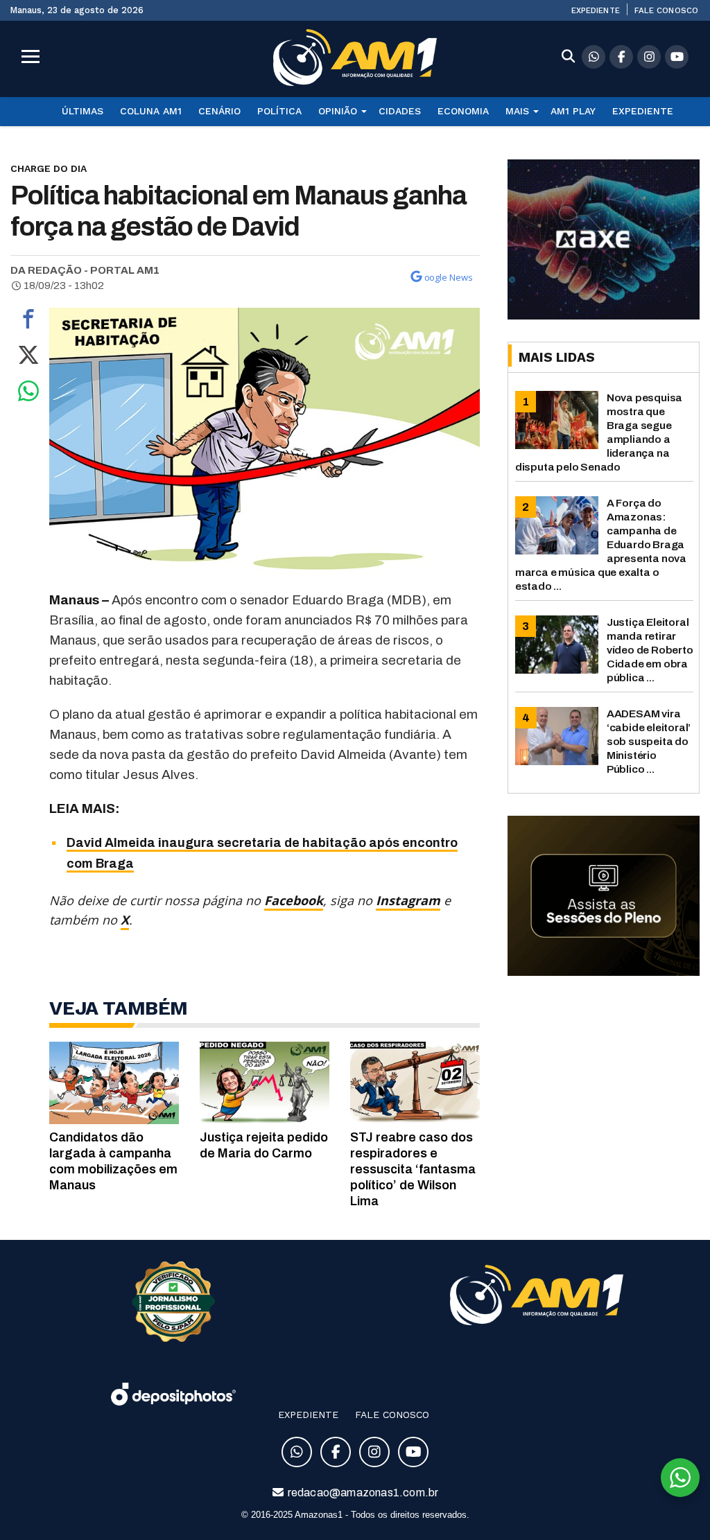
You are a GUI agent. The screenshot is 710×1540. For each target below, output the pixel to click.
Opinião (337, 110)
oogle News (448, 277)
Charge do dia (48, 168)
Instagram (408, 900)
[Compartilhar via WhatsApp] (28, 394)
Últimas (82, 110)
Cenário (219, 110)
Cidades (400, 110)
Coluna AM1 (151, 110)
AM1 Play (573, 110)
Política (279, 110)
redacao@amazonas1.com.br (362, 1492)
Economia (463, 110)
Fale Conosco (666, 10)
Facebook (293, 900)
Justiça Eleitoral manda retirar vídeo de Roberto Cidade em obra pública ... (650, 649)
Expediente (595, 10)
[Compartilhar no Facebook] (28, 322)
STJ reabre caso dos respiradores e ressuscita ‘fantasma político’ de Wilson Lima (413, 1169)
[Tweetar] (28, 358)
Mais (517, 110)
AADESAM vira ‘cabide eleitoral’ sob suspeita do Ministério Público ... (649, 741)
